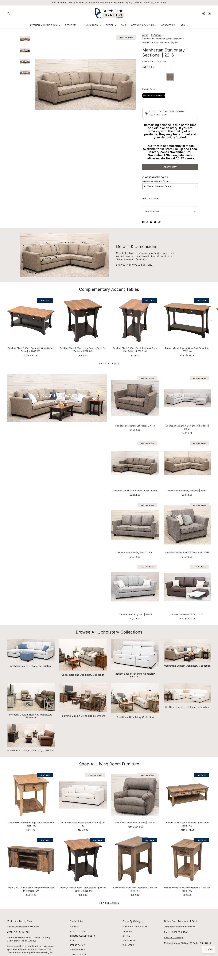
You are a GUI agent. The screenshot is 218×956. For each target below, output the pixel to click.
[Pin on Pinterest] (151, 221)
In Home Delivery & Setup (83, 936)
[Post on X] (147, 222)
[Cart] (209, 13)
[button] (159, 221)
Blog (72, 941)
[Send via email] (155, 221)
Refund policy (77, 945)
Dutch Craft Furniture (154, 61)
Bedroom (127, 931)
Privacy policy (77, 950)
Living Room (129, 941)
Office (126, 936)
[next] (211, 320)
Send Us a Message (173, 937)
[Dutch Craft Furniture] (109, 13)
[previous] (7, 299)
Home (145, 35)
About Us (74, 927)
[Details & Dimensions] (64, 255)
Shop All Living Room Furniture (109, 763)
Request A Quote (78, 931)
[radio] (170, 76)
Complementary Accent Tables (109, 289)
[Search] (8, 13)
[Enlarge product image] (85, 84)
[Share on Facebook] (143, 221)
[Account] (203, 13)
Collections (156, 35)
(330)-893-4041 (179, 932)
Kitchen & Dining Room (135, 927)
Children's (128, 945)
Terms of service (79, 954)
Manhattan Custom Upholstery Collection (162, 39)
